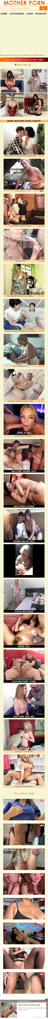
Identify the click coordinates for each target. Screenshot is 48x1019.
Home (4, 14)
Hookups (41, 14)
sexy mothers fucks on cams (24, 60)
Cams (29, 14)
